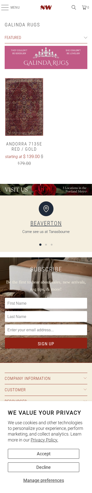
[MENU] (2, 7)
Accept (44, 453)
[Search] (74, 7)
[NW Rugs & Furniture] (46, 7)
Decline (43, 467)
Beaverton (46, 223)
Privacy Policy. (44, 439)
